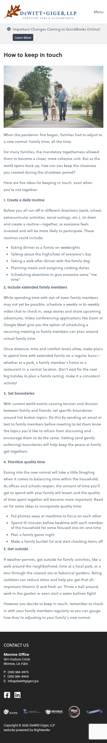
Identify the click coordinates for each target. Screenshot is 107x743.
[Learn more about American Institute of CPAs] (11, 712)
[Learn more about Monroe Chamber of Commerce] (54, 712)
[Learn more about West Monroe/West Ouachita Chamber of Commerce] (74, 712)
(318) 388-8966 (18, 676)
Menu (98, 11)
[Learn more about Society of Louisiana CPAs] (31, 712)
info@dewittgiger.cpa (23, 681)
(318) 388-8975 (18, 672)
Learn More (23, 37)
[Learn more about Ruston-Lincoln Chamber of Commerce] (94, 712)
